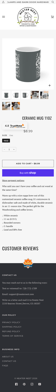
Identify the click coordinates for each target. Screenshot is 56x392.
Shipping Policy (11, 327)
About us (8, 357)
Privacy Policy (11, 322)
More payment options (13, 180)
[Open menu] (6, 17)
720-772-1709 (30, 288)
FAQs (5, 365)
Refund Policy (11, 331)
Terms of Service (12, 336)
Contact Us (9, 361)
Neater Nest (24, 378)
